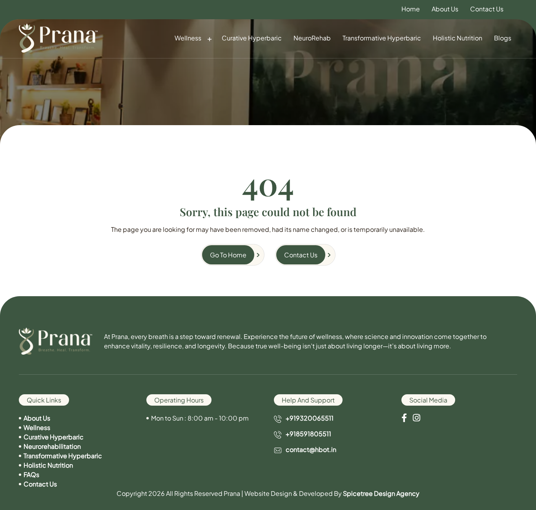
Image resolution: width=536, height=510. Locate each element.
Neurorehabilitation (52, 446)
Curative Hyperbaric (252, 38)
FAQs (31, 474)
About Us (445, 9)
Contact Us (486, 9)
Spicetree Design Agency (381, 493)
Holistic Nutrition (457, 38)
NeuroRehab (312, 38)
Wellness (188, 38)
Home (410, 9)
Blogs (502, 38)
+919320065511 (310, 418)
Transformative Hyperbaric (382, 38)
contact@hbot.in (311, 449)
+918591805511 (308, 434)
